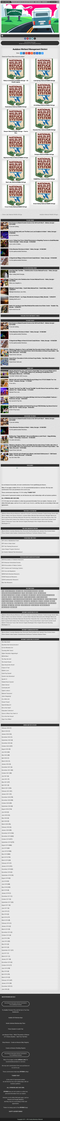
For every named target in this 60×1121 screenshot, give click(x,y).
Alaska (8, 513)
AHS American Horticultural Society (11, 563)
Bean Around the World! (8, 665)
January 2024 (5, 734)
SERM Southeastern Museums (10, 580)
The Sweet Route (35, 605)
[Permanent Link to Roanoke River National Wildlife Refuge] (44, 118)
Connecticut (34, 513)
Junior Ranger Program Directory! (11, 549)
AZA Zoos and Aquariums (8, 571)
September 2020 (6, 806)
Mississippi (5, 517)
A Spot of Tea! (6, 668)
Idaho (56, 513)
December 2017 (6, 896)
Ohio (18, 519)
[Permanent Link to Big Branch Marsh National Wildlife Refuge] (16, 146)
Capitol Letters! (6, 691)
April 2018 (4, 890)
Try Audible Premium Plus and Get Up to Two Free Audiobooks (15, 1011)
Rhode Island (40, 519)
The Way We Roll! (6, 659)
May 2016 (4, 914)
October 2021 (5, 773)
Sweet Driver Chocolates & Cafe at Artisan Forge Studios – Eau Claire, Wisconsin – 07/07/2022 (32, 359)
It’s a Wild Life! (6, 699)
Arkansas (17, 513)
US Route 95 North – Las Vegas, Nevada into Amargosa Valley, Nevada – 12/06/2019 (32, 297)
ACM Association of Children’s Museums (13, 560)
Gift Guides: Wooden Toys (7, 601)
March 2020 (5, 824)
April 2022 (4, 758)
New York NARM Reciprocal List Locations (38, 603)
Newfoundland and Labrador (36, 531)
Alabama (4, 513)
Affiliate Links (20, 488)
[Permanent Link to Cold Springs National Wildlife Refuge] (44, 69)
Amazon (21, 503)
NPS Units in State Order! (8, 543)
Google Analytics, (30, 503)
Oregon (27, 519)
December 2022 (6, 743)
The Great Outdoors (25, 605)
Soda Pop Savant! (6, 673)
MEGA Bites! (5, 656)
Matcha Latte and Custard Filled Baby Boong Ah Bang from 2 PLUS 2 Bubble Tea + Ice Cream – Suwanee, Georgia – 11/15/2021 (32, 380)
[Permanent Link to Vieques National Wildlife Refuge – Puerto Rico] (16, 119)
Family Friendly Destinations (8, 595)
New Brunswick (24, 531)
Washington (31, 521)
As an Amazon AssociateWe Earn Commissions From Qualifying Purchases (30, 43)
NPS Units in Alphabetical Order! (10, 541)
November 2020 (6, 800)
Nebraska (20, 517)
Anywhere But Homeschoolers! (10, 645)
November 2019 (6, 836)
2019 (3, 591)
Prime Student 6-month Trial (15, 1029)
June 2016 (4, 911)
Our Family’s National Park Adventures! (12, 552)
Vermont (21, 521)
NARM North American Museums (11, 574)
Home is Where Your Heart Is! (10, 713)
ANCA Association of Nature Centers (11, 565)
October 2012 (5, 935)
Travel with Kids (5, 607)
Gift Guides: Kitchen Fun (42, 597)
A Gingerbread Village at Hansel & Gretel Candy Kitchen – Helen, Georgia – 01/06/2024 (33, 258)
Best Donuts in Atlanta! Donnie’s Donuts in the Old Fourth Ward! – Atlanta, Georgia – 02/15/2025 (32, 223)
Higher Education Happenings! (10, 653)
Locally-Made (27, 601)
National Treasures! (7, 693)
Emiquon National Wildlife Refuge (44, 154)
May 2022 (4, 755)
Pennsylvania (33, 519)
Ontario (53, 531)
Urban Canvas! (5, 685)
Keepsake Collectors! (8, 711)
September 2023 (6, 740)
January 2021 (5, 794)
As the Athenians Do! (7, 648)
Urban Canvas (14, 607)
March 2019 (5, 860)
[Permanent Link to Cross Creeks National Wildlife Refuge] (16, 195)
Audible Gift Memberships (16, 1018)
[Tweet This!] (21, 53)
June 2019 (4, 851)
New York (53, 517)
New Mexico (47, 517)
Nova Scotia (47, 531)
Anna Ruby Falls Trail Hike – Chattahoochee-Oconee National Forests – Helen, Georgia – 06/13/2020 (33, 271)
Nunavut (40, 533)
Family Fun (18, 595)
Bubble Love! (5, 670)
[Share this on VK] (34, 53)
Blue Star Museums (7, 583)
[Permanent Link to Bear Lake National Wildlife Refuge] (16, 170)
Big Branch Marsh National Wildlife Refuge (16, 158)
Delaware (40, 513)
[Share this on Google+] (26, 53)
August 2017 (5, 905)
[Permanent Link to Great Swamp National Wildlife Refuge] (44, 192)
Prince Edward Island (7, 533)
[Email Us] (32, 39)
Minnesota (53, 515)
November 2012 (6, 932)
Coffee (23, 593)
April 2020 (4, 821)
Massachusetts (41, 515)
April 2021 (4, 785)
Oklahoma (22, 519)
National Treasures (19, 603)
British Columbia (10, 531)
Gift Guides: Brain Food (18, 597)
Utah (17, 521)
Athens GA (41, 591)
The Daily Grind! (6, 642)
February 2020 (6, 827)
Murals (3, 603)
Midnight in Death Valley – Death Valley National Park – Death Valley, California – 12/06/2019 (31, 289)
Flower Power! (6, 702)
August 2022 (5, 749)
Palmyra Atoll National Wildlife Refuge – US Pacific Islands (15, 81)
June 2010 (4, 968)
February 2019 (6, 863)
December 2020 (6, 797)
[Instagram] (30, 39)
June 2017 (4, 908)
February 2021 (6, 791)
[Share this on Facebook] (24, 53)
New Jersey (40, 517)
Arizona (13, 513)
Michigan (47, 515)
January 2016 (5, 926)
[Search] (35, 39)
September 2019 (6, 842)
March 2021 (5, 788)
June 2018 (4, 884)
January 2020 (5, 830)
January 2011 (5, 959)
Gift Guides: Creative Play (29, 597)
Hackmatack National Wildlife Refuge (16, 107)
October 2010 (5, 965)
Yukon (44, 533)
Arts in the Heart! (6, 708)
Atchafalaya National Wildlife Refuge (44, 105)
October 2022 (5, 746)
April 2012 (4, 947)
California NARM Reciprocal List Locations (11, 593)
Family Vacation (32, 595)
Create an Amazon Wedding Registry (16, 1048)
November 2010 (6, 962)
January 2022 (5, 764)
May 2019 (4, 854)
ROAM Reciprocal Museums (9, 577)
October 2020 (5, 803)
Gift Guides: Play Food (6, 599)
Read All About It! (6, 705)
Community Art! (6, 688)
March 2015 (5, 929)
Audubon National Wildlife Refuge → (49, 215)
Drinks (35, 593)
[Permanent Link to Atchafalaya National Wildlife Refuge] (44, 93)
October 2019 (5, 839)
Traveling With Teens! (7, 651)
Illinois (3, 515)
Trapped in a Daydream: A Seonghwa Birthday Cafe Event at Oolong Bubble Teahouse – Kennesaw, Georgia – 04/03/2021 (33, 398)
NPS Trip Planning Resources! (10, 546)
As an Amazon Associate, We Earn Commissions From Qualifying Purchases (16, 1003)
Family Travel (24, 595)
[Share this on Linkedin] (40, 53)
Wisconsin (44, 521)
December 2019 (29, 593)
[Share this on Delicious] (42, 53)
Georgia (49, 513)
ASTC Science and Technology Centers (12, 568)
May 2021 (4, 782)
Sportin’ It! (4, 679)
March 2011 (5, 956)
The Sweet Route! (6, 662)
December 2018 (6, 869)
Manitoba (17, 531)
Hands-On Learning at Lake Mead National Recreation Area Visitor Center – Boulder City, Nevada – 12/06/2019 (33, 306)
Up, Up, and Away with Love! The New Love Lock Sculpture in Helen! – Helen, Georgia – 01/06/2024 (33, 232)
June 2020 (4, 815)
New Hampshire (32, 517)
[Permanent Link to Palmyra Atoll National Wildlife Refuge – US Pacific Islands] (16, 69)
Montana (15, 517)
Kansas (15, 515)
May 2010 (4, 971)
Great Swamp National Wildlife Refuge (44, 204)
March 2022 (5, 761)
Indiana (7, 515)
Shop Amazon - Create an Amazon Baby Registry (15, 1042)
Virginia (25, 521)
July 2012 (4, 938)
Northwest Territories (32, 533)
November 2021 (6, 770)
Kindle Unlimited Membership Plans (15, 1023)
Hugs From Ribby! (6, 719)
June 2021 (4, 779)
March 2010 (5, 977)
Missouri (10, 517)
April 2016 (4, 917)
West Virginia (37, 521)
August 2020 (5, 809)
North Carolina (5, 519)
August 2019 (5, 845)
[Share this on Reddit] (32, 53)
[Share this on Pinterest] (29, 53)
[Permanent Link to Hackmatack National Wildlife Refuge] (16, 95)
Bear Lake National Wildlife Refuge (16, 182)
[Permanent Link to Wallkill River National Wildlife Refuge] (44, 167)
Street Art (4, 605)
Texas (14, 521)
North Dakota (13, 519)
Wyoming (50, 521)
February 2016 (6, 923)
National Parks (10, 603)
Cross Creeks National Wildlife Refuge (16, 207)
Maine (29, 515)
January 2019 (5, 866)
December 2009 (6, 986)
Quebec (15, 533)
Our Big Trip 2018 (52, 603)
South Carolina (48, 519)
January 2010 (5, 983)
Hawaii (53, 513)
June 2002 (4, 989)
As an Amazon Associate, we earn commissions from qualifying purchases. (24, 485)
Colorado (28, 513)
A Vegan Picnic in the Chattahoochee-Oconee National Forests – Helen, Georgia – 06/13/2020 (32, 280)
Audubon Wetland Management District (30, 49)
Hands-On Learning (18, 601)
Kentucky (19, 515)
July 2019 (4, 848)
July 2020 (4, 812)
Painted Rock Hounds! (8, 682)
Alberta (4, 531)
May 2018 (41, 601)
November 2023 (6, 737)
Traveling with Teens (44, 605)
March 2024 (5, 731)
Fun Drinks (4, 597)
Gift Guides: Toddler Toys (51, 599)
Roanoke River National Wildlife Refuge (44, 130)
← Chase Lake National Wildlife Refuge (11, 215)
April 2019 (4, 857)
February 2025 (6, 728)
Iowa (11, 515)
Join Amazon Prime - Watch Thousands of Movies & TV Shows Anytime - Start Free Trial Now (15, 1036)
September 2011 (6, 950)
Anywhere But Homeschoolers (30, 591)
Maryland (33, 515)
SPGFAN (21, 492)
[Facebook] (25, 39)
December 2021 (6, 767)
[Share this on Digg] (37, 53)
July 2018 (4, 881)
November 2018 (6, 872)
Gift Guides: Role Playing (38, 599)
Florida (45, 513)
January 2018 (5, 893)
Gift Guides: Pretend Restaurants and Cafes (22, 599)
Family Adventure (42, 593)
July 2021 (4, 776)
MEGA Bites (46, 601)
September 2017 (6, 902)
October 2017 (5, 899)
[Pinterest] (28, 39)
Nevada (26, 517)
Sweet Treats (11, 605)
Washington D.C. (6, 523)
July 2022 (4, 752)
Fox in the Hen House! (8, 716)
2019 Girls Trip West (9, 591)
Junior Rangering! (6, 696)
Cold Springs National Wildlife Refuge (44, 81)
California (22, 513)
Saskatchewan (22, 533)
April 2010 (4, 974)
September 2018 (6, 875)
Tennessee (9, 521)
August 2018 (5, 878)
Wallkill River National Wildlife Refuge (44, 179)
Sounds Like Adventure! (8, 676)
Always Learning (19, 591)
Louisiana (24, 515)
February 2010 (6, 980)
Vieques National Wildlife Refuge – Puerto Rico (16, 132)
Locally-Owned (34, 601)
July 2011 (4, 953)
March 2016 (5, 920)
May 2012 (4, 944)
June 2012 (4, 941)
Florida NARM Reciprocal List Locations (45, 595)
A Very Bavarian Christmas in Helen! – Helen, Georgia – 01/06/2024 (27, 249)
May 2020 (4, 818)
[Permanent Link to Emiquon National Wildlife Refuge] (44, 142)
